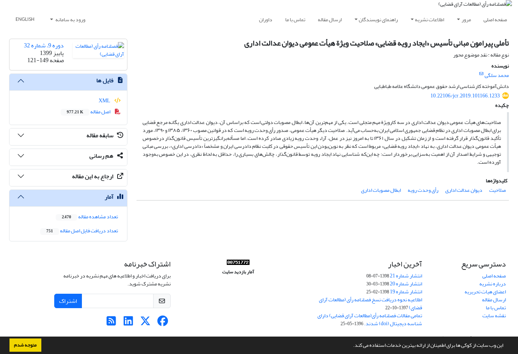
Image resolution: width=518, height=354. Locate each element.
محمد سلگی (497, 75)
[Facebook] (162, 323)
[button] (351, 346)
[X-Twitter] (145, 323)
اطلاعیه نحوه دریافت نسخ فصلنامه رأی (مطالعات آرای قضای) (370, 303)
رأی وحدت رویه (423, 190)
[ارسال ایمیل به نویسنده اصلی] (481, 74)
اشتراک (68, 301)
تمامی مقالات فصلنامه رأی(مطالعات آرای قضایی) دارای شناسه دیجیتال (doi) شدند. (369, 319)
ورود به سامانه (70, 19)
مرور (466, 19)
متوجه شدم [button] (25, 344)
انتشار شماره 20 (406, 284)
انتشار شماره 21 (406, 276)
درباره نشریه (492, 284)
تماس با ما (295, 19)
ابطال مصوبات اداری (381, 190)
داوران (265, 19)
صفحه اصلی (495, 19)
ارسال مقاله (330, 19)
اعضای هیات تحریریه (485, 292)
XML (105, 101)
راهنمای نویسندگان (378, 19)
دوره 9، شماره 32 (44, 45)
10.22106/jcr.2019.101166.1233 (465, 96)
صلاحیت (497, 190)
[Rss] (111, 323)
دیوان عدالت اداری (463, 190)
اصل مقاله (89, 112)
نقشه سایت (494, 315)
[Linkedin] (128, 323)
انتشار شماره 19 (406, 292)
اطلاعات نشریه (429, 19)
